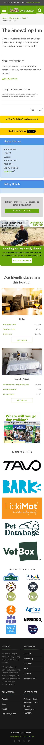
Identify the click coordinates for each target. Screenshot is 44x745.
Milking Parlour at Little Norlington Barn (16, 384)
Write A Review (9, 79)
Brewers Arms (7, 334)
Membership (28, 659)
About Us (27, 654)
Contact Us (28, 663)
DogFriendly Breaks (9, 714)
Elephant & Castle (9, 329)
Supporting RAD (30, 678)
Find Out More (33, 2)
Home (4, 18)
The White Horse (8, 394)
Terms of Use (29, 736)
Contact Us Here (22, 211)
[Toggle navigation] (4, 10)
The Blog (5, 709)
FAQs (26, 669)
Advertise (27, 673)
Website (8, 172)
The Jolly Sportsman (9, 389)
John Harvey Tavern (9, 324)
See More (22, 341)
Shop (4, 704)
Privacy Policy (15, 736)
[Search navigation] (39, 10)
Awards (5, 699)
